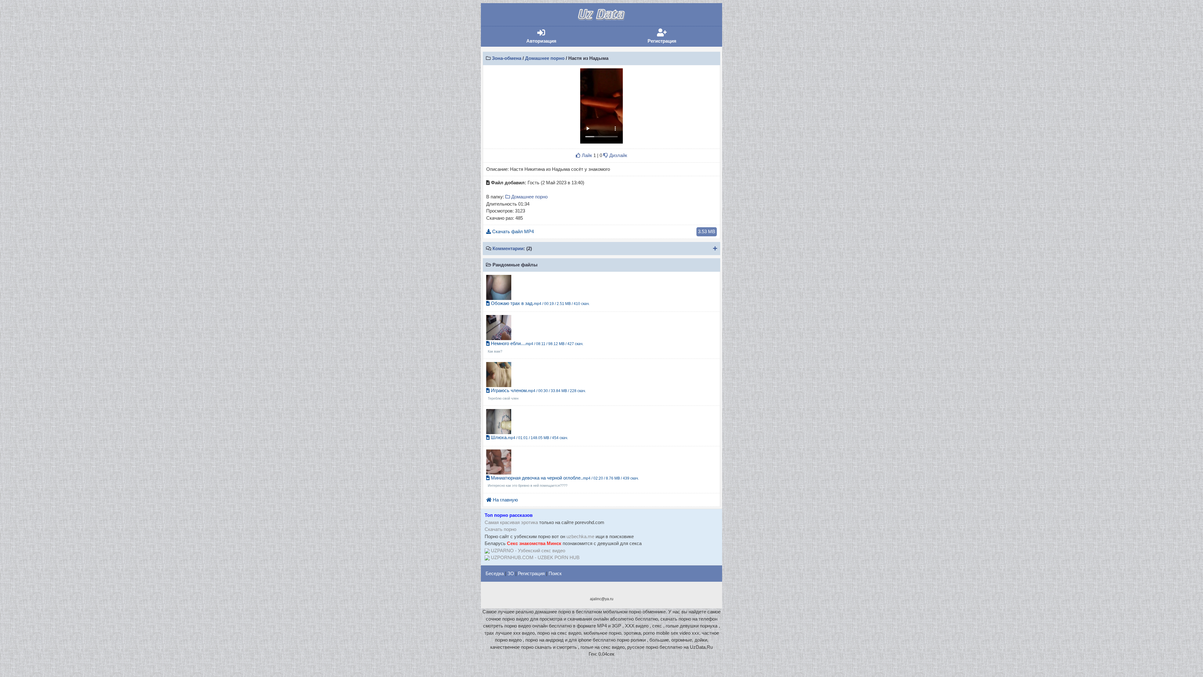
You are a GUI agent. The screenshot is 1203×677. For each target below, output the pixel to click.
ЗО (511, 573)
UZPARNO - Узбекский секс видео (528, 550)
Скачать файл (603, 231)
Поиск (555, 573)
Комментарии (507, 248)
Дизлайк (617, 155)
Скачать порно (500, 529)
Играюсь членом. (537, 394)
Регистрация (671, 36)
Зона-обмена (506, 58)
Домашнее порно (545, 58)
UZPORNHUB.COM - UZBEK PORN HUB (535, 557)
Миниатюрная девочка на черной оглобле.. (563, 481)
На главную (505, 499)
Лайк (586, 155)
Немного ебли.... (535, 347)
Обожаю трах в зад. (540, 303)
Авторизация (550, 36)
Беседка (495, 573)
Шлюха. (529, 437)
